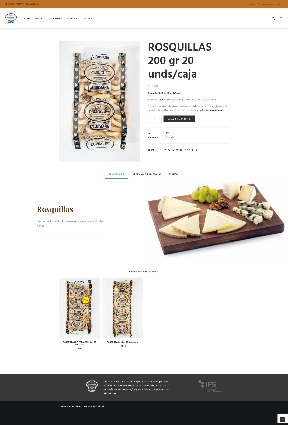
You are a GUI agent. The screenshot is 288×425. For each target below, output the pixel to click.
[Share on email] (196, 150)
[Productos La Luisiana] (11, 18)
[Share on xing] (192, 150)
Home (27, 18)
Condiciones (182, 389)
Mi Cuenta (251, 4)
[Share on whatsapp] (184, 150)
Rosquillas (170, 137)
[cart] (281, 18)
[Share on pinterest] (176, 150)
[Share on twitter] (169, 150)
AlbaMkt (101, 406)
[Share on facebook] (165, 150)
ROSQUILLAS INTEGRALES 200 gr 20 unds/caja (79, 344)
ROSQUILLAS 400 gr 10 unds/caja (122, 342)
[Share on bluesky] (188, 150)
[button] (275, 18)
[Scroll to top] (282, 419)
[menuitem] (251, 4)
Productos (41, 18)
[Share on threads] (173, 150)
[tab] (146, 175)
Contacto (88, 18)
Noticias (72, 18)
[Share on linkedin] (180, 150)
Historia (57, 18)
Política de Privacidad (266, 4)
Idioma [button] (280, 4)
